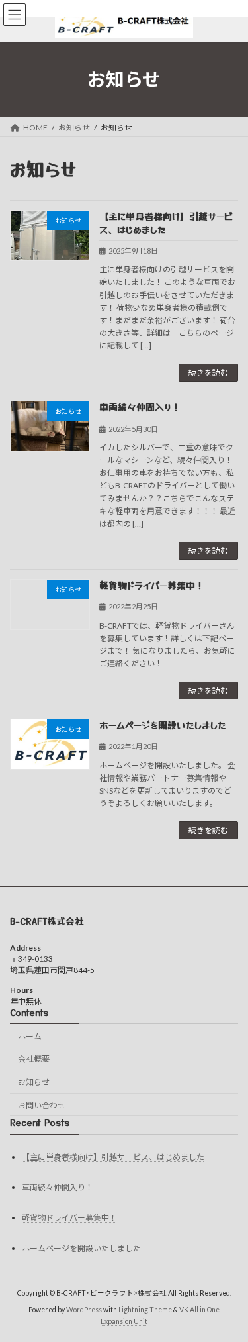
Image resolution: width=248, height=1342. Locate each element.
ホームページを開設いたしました (162, 724)
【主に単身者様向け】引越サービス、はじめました (166, 222)
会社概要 (34, 1059)
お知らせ (34, 1083)
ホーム (30, 1036)
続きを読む (208, 373)
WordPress (84, 1310)
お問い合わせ (41, 1105)
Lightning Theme (145, 1310)
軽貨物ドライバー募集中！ (151, 585)
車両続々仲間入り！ (140, 406)
